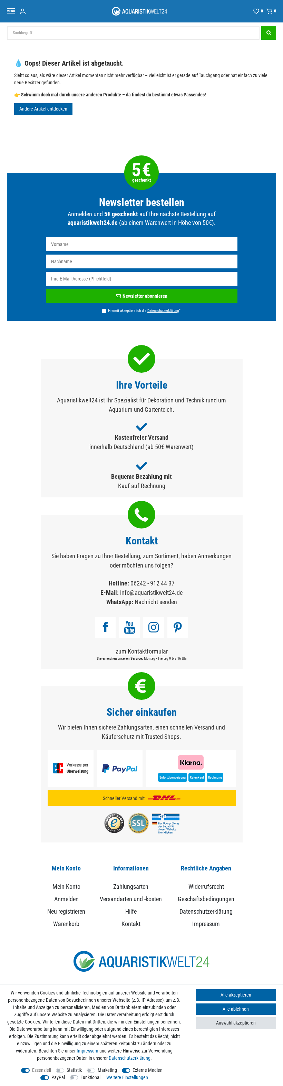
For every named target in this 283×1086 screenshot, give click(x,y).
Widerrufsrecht (206, 886)
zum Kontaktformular (142, 651)
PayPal (58, 1077)
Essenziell (41, 1070)
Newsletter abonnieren (145, 296)
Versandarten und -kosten (131, 899)
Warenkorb (66, 923)
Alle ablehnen (236, 1009)
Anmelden (66, 899)
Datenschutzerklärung (206, 911)
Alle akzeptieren (236, 995)
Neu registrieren (66, 911)
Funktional (90, 1077)
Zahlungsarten (130, 886)
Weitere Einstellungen (127, 1077)
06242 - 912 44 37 (152, 583)
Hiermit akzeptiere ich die (144, 310)
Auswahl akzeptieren (236, 1023)
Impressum (206, 923)
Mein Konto (66, 886)
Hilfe (131, 911)
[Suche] (268, 33)
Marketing (107, 1070)
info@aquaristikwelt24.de (151, 592)
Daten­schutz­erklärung (129, 1058)
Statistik (74, 1070)
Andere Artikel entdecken (43, 109)
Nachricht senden (156, 602)
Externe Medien (148, 1070)
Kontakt (130, 923)
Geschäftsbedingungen (206, 899)
